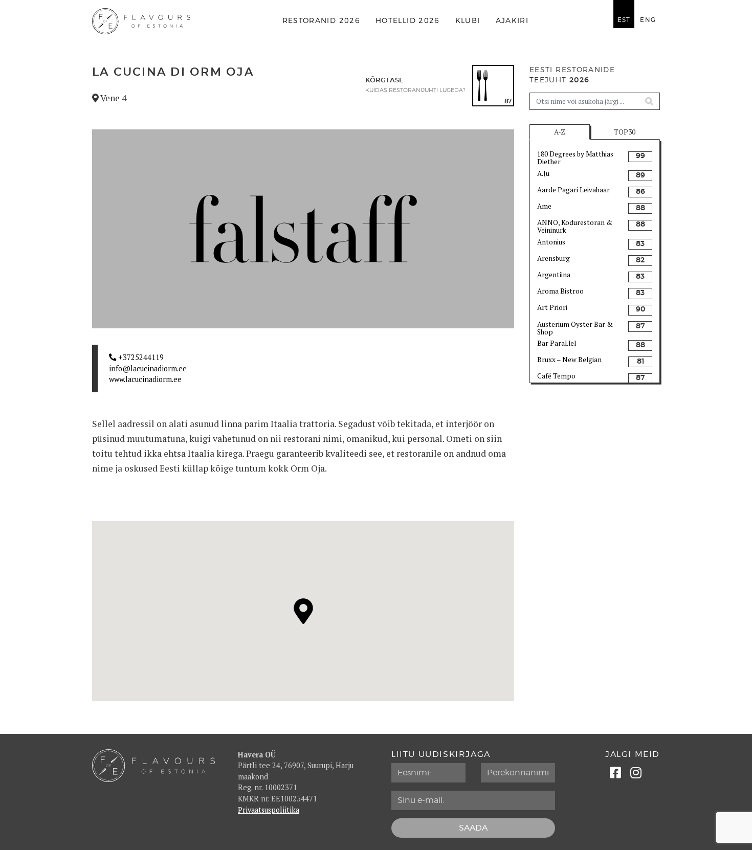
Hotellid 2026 (407, 21)
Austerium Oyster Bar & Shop (575, 328)
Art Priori (552, 307)
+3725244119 (140, 357)
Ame (544, 206)
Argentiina (553, 274)
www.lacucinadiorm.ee (145, 379)
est (624, 20)
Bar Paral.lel (556, 343)
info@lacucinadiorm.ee (148, 368)
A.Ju (543, 173)
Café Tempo (556, 376)
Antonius (551, 242)
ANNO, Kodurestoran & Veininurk (574, 226)
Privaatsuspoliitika (268, 810)
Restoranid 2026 (321, 21)
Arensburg (553, 258)
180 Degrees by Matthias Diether (575, 157)
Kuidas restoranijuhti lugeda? (415, 90)
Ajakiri (512, 21)
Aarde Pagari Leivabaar (573, 189)
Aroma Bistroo (560, 291)
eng (648, 20)
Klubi (467, 21)
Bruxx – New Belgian (569, 359)
